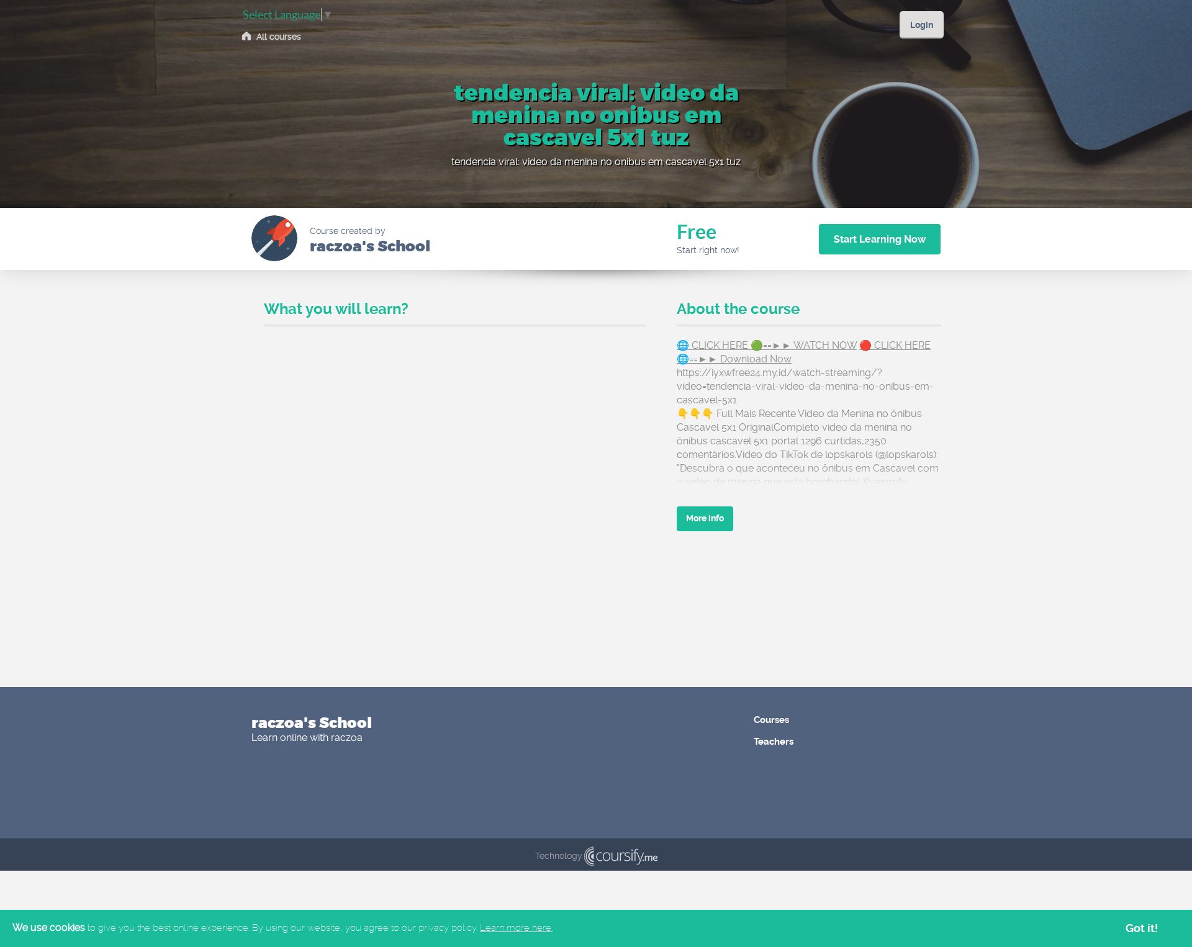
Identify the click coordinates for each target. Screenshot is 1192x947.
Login (921, 25)
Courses (771, 719)
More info (705, 518)
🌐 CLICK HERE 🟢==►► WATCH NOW (767, 345)
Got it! (1142, 928)
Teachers (773, 741)
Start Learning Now (880, 239)
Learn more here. (516, 927)
